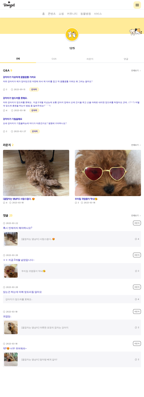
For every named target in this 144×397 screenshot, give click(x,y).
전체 (18, 58)
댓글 (126, 58)
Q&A (54, 58)
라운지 (90, 58)
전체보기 (135, 70)
